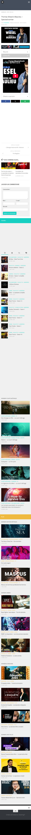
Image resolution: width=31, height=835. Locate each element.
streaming (6, 22)
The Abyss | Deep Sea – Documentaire (11, 541)
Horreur (13, 481)
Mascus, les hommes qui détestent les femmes (13, 585)
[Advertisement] (16, 7)
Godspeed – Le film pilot (8, 461)
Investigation (10, 703)
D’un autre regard (5, 563)
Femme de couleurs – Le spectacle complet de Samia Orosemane (7, 173)
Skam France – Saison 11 (15, 317)
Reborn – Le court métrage (9, 440)
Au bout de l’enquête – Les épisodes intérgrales (13, 705)
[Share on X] (15, 101)
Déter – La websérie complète (17, 292)
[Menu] (29, 2)
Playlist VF (20, 257)
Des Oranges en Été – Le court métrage (13, 418)
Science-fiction (19, 307)
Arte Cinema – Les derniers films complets (12, 726)
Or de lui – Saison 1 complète (16, 276)
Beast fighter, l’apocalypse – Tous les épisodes (13, 612)
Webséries (26, 257)
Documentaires (13, 257)
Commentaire (6, 189)
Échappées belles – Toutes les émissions (11, 683)
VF (16, 416)
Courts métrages (5, 416)
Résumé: (5, 52)
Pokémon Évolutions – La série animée (11, 656)
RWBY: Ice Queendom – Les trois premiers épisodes (14, 634)
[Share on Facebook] (5, 101)
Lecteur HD (6, 55)
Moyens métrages (13, 539)
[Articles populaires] (11, 253)
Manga (9, 610)
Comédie (11, 274)
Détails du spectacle (9, 96)
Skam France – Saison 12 (15, 301)
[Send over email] (25, 101)
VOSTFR (22, 437)
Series (13, 610)
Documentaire (4, 539)
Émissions (3, 681)
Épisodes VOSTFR (5, 632)
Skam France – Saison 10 (15, 334)
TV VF (8, 681)
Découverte (4, 724)
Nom (4, 200)
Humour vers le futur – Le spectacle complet (12, 776)
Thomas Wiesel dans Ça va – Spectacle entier (13, 797)
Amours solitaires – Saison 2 (16, 267)
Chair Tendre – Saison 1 (15, 326)
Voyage (12, 681)
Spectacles (10, 12)
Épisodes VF (4, 610)
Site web (5, 206)
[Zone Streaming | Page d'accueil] (3, 2)
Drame (10, 290)
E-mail (18, 200)
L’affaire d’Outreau (14, 284)
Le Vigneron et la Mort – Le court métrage (13, 483)
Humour (3, 12)
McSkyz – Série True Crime (16, 259)
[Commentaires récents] (19, 253)
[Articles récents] (4, 253)
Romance (17, 265)
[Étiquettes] (26, 253)
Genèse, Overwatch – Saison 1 (17, 309)
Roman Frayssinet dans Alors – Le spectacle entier (14, 754)
